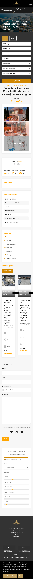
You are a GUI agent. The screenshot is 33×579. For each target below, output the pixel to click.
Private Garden (11, 244)
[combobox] (16, 44)
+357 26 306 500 (9, 551)
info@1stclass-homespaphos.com (16, 558)
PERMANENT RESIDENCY (16, 532)
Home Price (7, 482)
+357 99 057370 (7, 11)
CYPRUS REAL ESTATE (17, 528)
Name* (4, 368)
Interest (7, 472)
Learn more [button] (6, 571)
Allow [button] (20, 576)
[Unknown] (4, 390)
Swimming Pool (11, 258)
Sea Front (9, 247)
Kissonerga (23, 85)
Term (5, 463)
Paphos (15, 85)
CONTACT (16, 536)
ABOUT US (16, 530)
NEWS (16, 534)
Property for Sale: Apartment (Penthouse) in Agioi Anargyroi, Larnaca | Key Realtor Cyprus (25, 310)
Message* (5, 394)
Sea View (9, 251)
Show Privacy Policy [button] (10, 576)
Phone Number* (6, 387)
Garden (9, 237)
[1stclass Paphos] (16, 5)
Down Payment (9, 492)
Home (8, 85)
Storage (9, 255)
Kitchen (9, 240)
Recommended (7, 270)
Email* (4, 378)
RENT (13, 38)
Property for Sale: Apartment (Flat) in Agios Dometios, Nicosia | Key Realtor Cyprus (8, 311)
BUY (5, 38)
